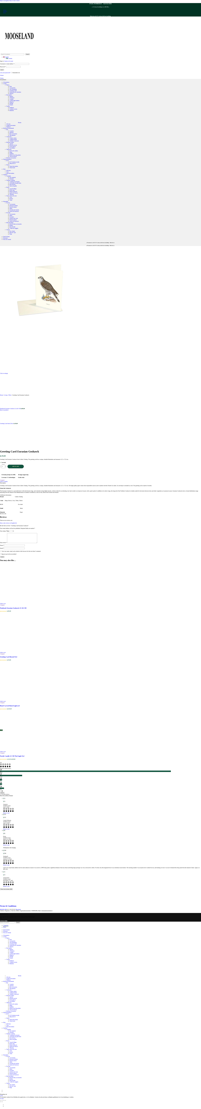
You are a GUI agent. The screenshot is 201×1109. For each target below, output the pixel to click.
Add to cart (15, 466)
